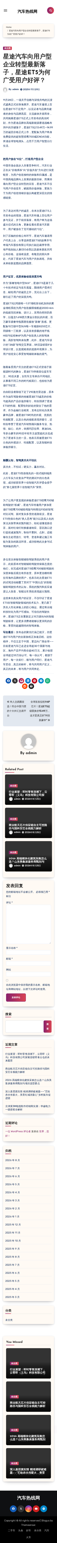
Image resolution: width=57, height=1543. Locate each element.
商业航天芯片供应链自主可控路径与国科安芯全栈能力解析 (27, 1070)
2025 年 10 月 (13, 1240)
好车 (28, 1530)
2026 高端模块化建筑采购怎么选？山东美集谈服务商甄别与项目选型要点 (28, 862)
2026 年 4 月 (12, 1192)
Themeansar (28, 1525)
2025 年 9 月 (12, 1248)
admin (15, 89)
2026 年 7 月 (12, 1168)
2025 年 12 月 (13, 1224)
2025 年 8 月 (12, 1256)
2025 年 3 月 (12, 1297)
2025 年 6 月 (12, 1272)
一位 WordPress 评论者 (18, 1131)
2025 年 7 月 (12, 1264)
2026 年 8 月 (12, 1160)
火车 (28, 1537)
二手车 (11, 1530)
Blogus (46, 1520)
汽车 (46, 1530)
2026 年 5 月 (12, 1184)
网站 (8, 969)
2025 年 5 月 (12, 1281)
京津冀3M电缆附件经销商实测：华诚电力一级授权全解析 (27, 1108)
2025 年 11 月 (12, 1232)
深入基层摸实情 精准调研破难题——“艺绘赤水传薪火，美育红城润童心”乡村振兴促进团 (28, 1095)
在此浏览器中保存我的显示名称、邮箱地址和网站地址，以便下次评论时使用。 (28, 987)
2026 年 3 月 (12, 1200)
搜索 (8, 1014)
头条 (20, 1530)
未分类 (7, 48)
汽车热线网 (27, 12)
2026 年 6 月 (12, 1176)
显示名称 (11, 948)
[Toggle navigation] (5, 10)
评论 (9, 902)
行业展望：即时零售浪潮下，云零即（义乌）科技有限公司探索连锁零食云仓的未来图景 (28, 795)
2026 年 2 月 (12, 1208)
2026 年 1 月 (12, 1216)
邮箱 (9, 958)
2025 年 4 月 (12, 1289)
